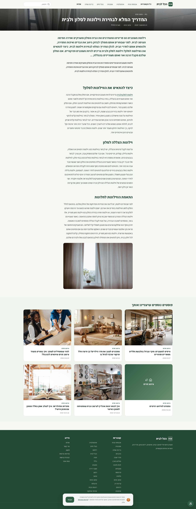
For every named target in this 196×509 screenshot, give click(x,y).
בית (146, 14)
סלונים (119, 476)
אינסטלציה (120, 4)
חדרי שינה (117, 457)
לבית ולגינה (117, 465)
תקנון (68, 450)
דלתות (95, 450)
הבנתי (70, 499)
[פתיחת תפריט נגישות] (190, 503)
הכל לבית (93, 454)
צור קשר (67, 446)
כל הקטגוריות (146, 4)
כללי (95, 461)
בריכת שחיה (89, 4)
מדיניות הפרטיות (83, 500)
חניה (95, 457)
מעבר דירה (93, 468)
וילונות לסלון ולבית (125, 94)
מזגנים (94, 465)
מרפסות (118, 472)
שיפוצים (118, 491)
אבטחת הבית (132, 4)
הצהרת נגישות (65, 457)
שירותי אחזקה (92, 491)
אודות (79, 4)
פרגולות (94, 483)
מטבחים (118, 468)
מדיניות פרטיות (64, 454)
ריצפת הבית (93, 487)
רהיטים (118, 487)
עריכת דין (118, 483)
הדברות (118, 454)
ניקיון (95, 472)
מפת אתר (66, 461)
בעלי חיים (100, 4)
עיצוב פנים (139, 14)
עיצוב (95, 476)
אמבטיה (110, 4)
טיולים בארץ (117, 461)
